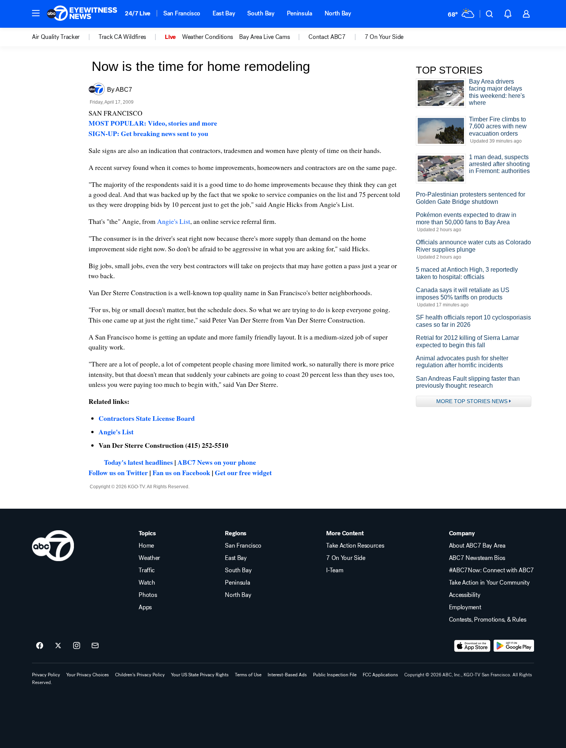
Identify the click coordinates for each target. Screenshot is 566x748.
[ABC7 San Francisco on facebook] (39, 646)
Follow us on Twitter (118, 472)
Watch (147, 583)
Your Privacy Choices (87, 674)
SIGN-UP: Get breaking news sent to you (148, 133)
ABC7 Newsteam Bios (477, 558)
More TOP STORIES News (471, 401)
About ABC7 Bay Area (477, 546)
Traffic (147, 570)
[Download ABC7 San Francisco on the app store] (472, 646)
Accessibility (465, 595)
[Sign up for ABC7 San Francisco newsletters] (95, 646)
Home (146, 546)
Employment (465, 607)
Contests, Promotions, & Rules (487, 620)
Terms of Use (248, 674)
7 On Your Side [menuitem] (384, 37)
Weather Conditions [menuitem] (207, 37)
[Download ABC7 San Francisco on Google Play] (514, 646)
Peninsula (299, 13)
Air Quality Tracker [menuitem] (56, 37)
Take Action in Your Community (489, 583)
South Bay (260, 13)
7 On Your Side (345, 558)
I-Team (334, 570)
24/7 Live (138, 13)
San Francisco (181, 13)
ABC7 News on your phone (217, 462)
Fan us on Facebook (181, 472)
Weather (149, 558)
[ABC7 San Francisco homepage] (82, 13)
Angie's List (173, 221)
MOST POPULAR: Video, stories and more (153, 123)
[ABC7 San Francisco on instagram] (76, 646)
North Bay (338, 13)
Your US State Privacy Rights (200, 674)
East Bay (224, 13)
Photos (148, 595)
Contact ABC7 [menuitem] (326, 37)
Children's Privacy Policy (140, 674)
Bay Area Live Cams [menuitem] (264, 37)
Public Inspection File (335, 674)
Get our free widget (243, 472)
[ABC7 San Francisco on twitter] (58, 646)
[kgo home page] (53, 545)
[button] (36, 13)
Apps (145, 607)
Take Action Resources (355, 546)
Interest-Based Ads (287, 674)
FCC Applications (380, 674)
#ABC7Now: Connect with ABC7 (491, 570)
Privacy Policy (46, 674)
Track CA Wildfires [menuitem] (122, 37)
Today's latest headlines (138, 462)
